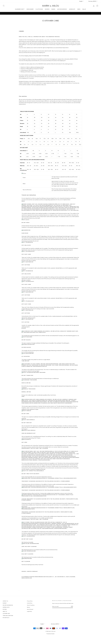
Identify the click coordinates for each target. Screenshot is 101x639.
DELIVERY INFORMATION (8, 605)
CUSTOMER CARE (6, 613)
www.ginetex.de (27, 577)
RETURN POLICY (6, 617)
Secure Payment (30, 609)
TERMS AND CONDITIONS (8, 615)
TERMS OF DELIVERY (65, 81)
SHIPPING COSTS (6, 607)
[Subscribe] (72, 606)
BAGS (53, 9)
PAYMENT (5, 603)
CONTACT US (5, 601)
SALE (84, 9)
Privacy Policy (29, 601)
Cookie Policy (29, 603)
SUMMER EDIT (20, 9)
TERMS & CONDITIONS (24, 83)
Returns (28, 607)
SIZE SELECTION (43, 41)
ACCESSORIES (62, 9)
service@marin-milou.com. (40, 84)
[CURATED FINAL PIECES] (50, 13)
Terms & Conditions (30, 605)
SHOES (47, 9)
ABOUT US (5, 611)
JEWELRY (72, 9)
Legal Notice (29, 611)
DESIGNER (30, 9)
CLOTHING (39, 9)
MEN (78, 9)
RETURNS (5, 609)
